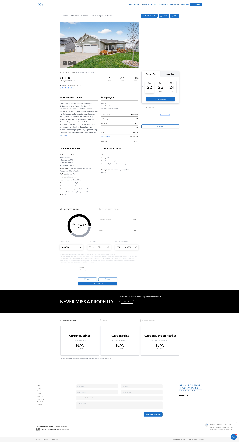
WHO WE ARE (174, 4)
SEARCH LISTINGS (134, 4)
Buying (39, 391)
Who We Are (40, 402)
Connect (39, 404)
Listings (39, 388)
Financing (40, 396)
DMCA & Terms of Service (190, 439)
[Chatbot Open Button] (234, 437)
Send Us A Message (153, 414)
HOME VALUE (163, 4)
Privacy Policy (176, 439)
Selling (39, 393)
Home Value (40, 399)
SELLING (154, 4)
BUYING (145, 4)
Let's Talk (196, 4)
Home (38, 385)
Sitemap (201, 439)
